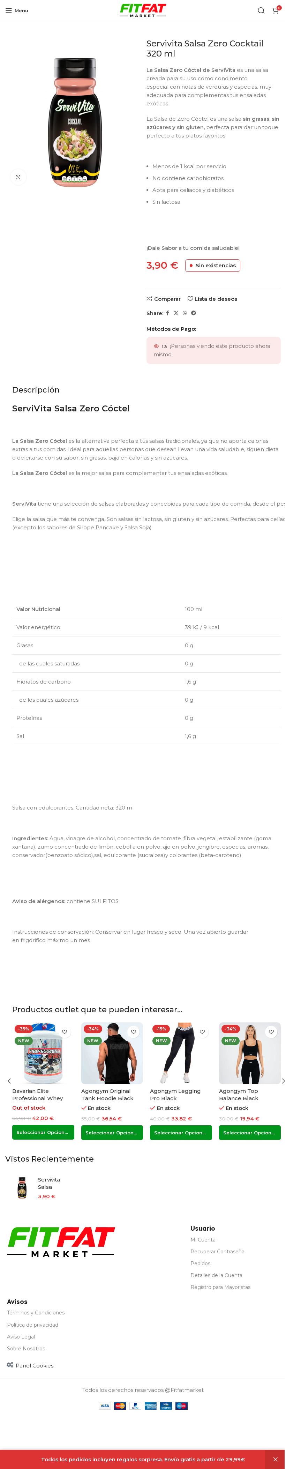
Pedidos (200, 1263)
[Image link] (61, 1241)
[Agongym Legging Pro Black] (181, 1053)
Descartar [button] (275, 1459)
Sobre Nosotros (26, 1348)
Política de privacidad (32, 1325)
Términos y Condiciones (36, 1313)
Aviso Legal (21, 1337)
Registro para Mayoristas (220, 1287)
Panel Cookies (34, 1365)
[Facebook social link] (167, 313)
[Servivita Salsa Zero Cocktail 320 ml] (21, 1188)
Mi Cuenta (203, 1240)
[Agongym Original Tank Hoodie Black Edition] (112, 1053)
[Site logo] (143, 10)
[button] (9, 1081)
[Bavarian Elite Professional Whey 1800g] (43, 1053)
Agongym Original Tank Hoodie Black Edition (107, 1098)
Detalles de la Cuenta (216, 1275)
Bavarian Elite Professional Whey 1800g (37, 1098)
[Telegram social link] (193, 313)
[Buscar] (261, 10)
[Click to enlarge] (18, 177)
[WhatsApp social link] (185, 313)
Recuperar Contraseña (217, 1251)
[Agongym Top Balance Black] (250, 1053)
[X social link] (176, 313)
